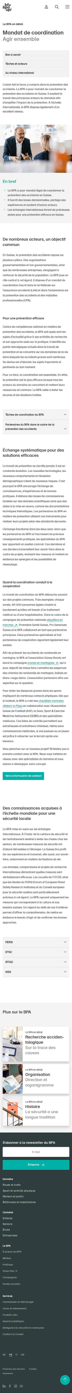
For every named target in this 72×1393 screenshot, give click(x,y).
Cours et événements (14, 1308)
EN (22, 1354)
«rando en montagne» (40, 663)
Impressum (8, 1373)
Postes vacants (11, 1283)
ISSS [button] (8, 972)
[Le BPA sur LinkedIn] (4, 1386)
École (6, 1230)
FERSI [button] (9, 942)
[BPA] (7, 7)
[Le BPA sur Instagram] (15, 1386)
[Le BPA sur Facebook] (9, 1386)
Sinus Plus (8, 1271)
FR (10, 1354)
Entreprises (10, 1235)
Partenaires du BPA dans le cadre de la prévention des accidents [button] (29, 427)
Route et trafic (12, 1185)
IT (17, 1354)
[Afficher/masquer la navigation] (67, 6)
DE (4, 1354)
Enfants (7, 1218)
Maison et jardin (13, 1196)
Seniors (7, 1224)
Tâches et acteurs (16, 64)
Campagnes (10, 1277)
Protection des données (14, 1369)
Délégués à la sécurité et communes (23, 1327)
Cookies (33, 1369)
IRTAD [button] (9, 962)
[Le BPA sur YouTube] (21, 1386)
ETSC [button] (8, 952)
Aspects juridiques (13, 1321)
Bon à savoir (13, 54)
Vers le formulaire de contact (23, 776)
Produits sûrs (10, 1314)
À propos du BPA (12, 1251)
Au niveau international (19, 73)
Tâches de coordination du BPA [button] (24, 414)
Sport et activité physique (19, 1191)
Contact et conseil (13, 1334)
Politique (8, 1264)
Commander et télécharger (18, 1301)
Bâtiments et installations (19, 1202)
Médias (7, 1258)
